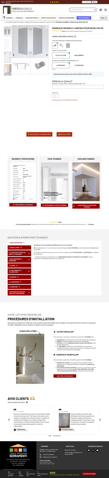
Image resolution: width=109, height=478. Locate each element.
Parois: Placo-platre (59, 50)
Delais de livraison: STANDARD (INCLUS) (65, 60)
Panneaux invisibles (24, 22)
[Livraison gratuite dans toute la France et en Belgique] (3, 2)
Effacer (53, 69)
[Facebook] (88, 450)
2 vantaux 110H (50, 22)
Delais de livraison (70, 450)
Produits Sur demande (66, 18)
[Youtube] (97, 450)
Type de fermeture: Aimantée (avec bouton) (66, 40)
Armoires (9, 18)
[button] (13, 55)
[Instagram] (93, 450)
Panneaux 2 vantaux (38, 22)
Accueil (8, 22)
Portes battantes (32, 18)
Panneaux (19, 18)
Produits (14, 22)
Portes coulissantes (48, 18)
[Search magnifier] (95, 10)
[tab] (19, 242)
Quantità (55, 92)
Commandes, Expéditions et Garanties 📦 (73, 453)
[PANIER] (105, 10)
